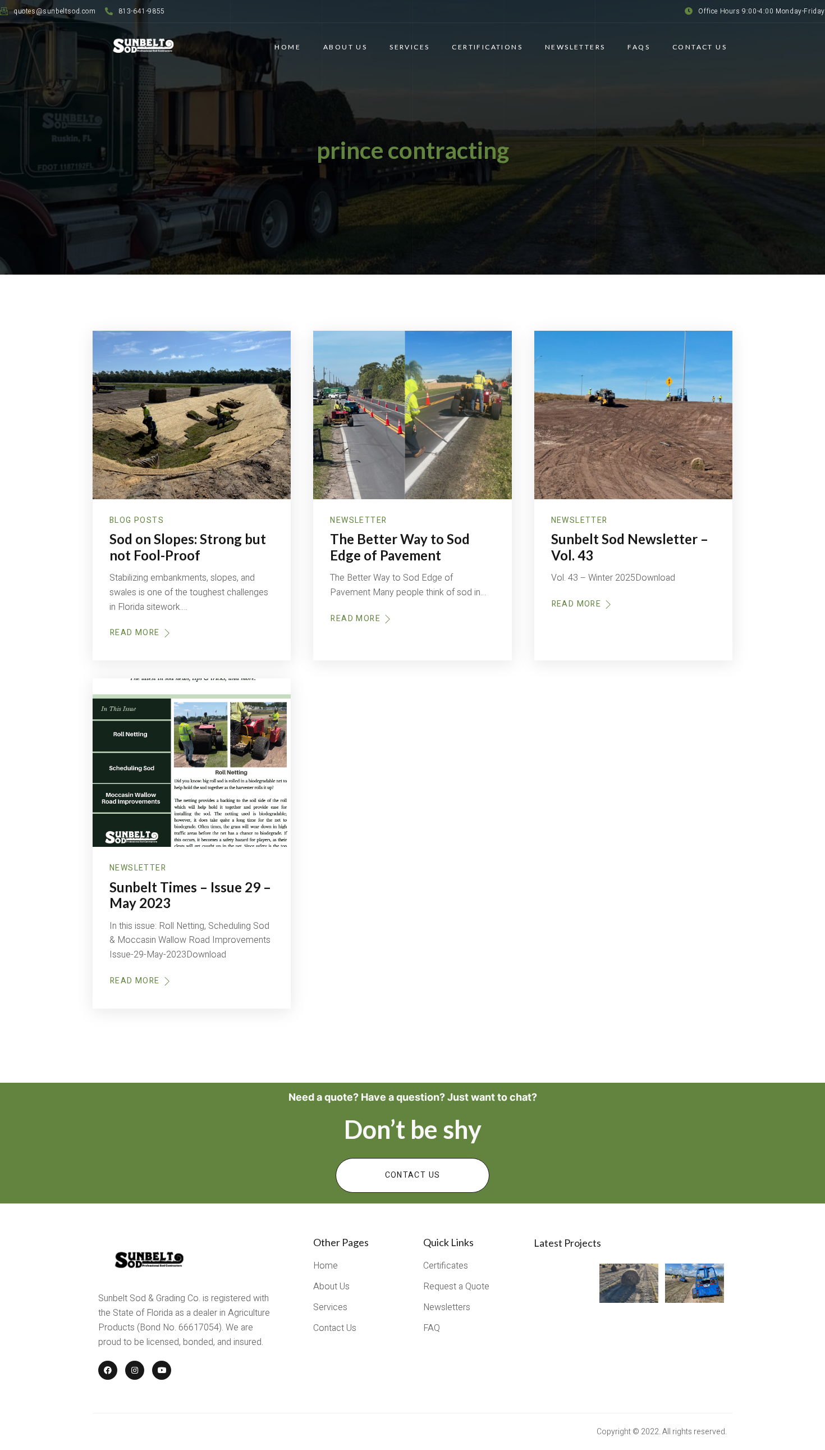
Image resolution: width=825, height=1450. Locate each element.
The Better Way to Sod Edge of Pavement (400, 547)
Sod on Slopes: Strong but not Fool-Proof (187, 547)
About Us (345, 47)
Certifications (487, 47)
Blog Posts (136, 520)
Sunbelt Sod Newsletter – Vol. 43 (629, 547)
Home (287, 47)
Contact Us (699, 47)
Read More (135, 633)
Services (409, 47)
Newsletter (358, 520)
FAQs (638, 47)
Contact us (413, 1175)
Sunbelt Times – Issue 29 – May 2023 (190, 895)
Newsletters (575, 47)
